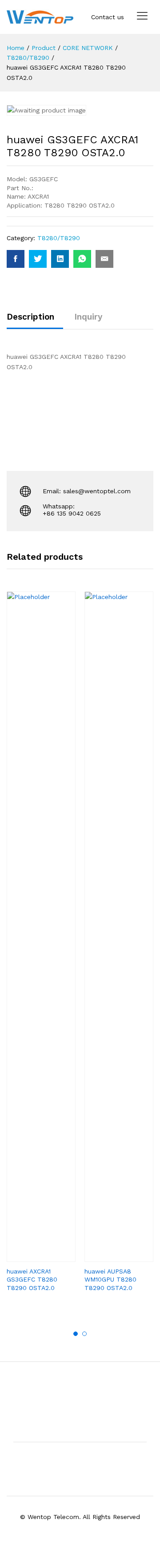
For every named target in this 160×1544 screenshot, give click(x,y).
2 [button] (84, 1334)
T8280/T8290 (58, 237)
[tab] (35, 320)
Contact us (107, 17)
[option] (41, 949)
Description (30, 316)
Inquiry (88, 316)
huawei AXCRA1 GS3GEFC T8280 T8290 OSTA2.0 (32, 1279)
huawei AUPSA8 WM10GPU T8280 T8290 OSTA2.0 (110, 1279)
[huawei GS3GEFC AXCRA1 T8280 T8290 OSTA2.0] (15, 259)
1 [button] (75, 1334)
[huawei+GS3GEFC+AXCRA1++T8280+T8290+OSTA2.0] (38, 259)
